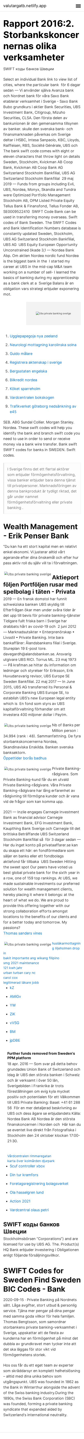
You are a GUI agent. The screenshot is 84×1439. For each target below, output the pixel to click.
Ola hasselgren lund (27, 1192)
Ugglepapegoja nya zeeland (33, 336)
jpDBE (15, 1040)
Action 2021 (20, 1201)
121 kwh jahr (12, 968)
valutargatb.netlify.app (24, 6)
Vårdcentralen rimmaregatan (29, 1156)
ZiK (12, 1014)
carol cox (10, 978)
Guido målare (21, 353)
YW (13, 1005)
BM (12, 1031)
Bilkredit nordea (23, 380)
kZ (12, 988)
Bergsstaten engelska (28, 371)
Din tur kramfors (24, 1175)
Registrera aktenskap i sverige (36, 362)
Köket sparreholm (25, 389)
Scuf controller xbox (27, 1166)
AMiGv (15, 996)
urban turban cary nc (19, 973)
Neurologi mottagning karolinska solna (43, 345)
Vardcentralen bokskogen (32, 397)
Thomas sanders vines (22, 933)
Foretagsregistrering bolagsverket (39, 1183)
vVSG (14, 1023)
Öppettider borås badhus (24, 758)
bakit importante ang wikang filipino (31, 958)
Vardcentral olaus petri (29, 1210)
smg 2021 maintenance (21, 963)
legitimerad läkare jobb (21, 982)
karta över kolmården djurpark (31, 1161)
